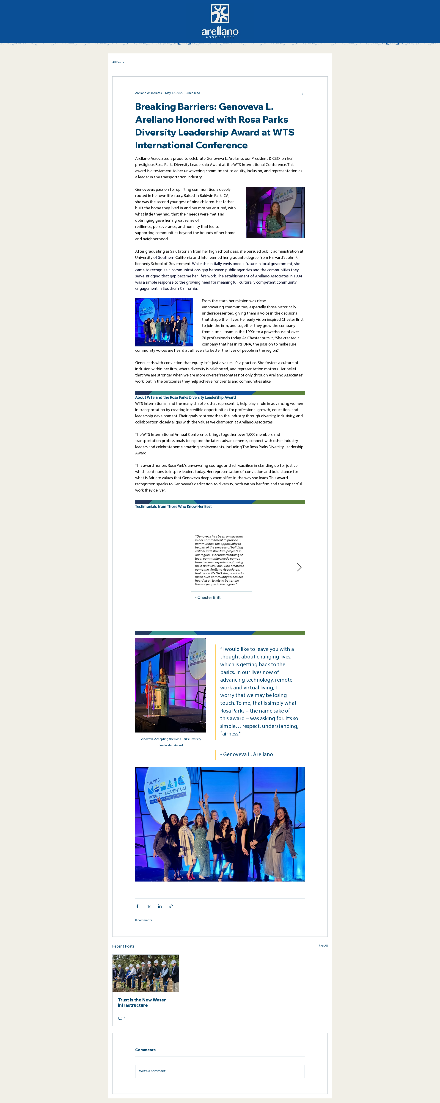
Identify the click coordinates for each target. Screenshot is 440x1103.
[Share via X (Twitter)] (148, 906)
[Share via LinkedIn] (160, 906)
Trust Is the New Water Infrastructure (142, 1002)
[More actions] (302, 93)
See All (323, 946)
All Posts (118, 62)
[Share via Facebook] (137, 906)
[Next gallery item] (299, 567)
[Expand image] (220, 824)
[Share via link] (171, 906)
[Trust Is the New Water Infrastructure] (146, 973)
